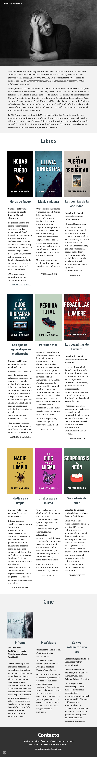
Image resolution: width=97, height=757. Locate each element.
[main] (48, 99)
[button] (4, 752)
